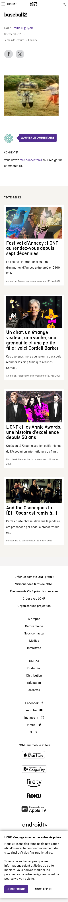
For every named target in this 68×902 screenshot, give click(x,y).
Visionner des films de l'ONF (34, 584)
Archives (34, 690)
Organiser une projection (34, 606)
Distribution (34, 675)
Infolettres (34, 648)
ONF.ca (34, 661)
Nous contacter (34, 633)
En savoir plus (43, 889)
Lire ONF (12, 4)
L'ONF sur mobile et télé (34, 745)
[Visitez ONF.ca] (39, 4)
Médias (34, 640)
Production (34, 668)
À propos (34, 619)
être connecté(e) (31, 160)
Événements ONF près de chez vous (34, 591)
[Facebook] (8, 54)
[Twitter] (20, 54)
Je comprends (16, 889)
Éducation (34, 683)
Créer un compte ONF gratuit (34, 577)
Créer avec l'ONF (34, 598)
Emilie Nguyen (22, 28)
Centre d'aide (34, 626)
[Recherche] (65, 5)
